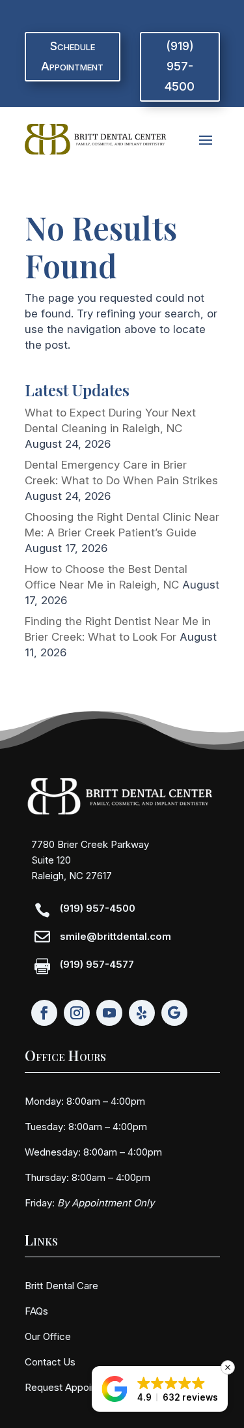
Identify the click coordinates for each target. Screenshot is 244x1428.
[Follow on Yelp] (142, 1013)
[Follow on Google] (174, 1013)
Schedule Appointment (72, 56)
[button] (160, 1389)
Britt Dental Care (61, 1285)
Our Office (48, 1336)
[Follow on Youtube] (109, 1013)
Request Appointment (73, 1387)
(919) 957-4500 (180, 66)
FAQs (36, 1311)
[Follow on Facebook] (44, 1013)
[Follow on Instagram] (77, 1013)
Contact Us (50, 1362)
